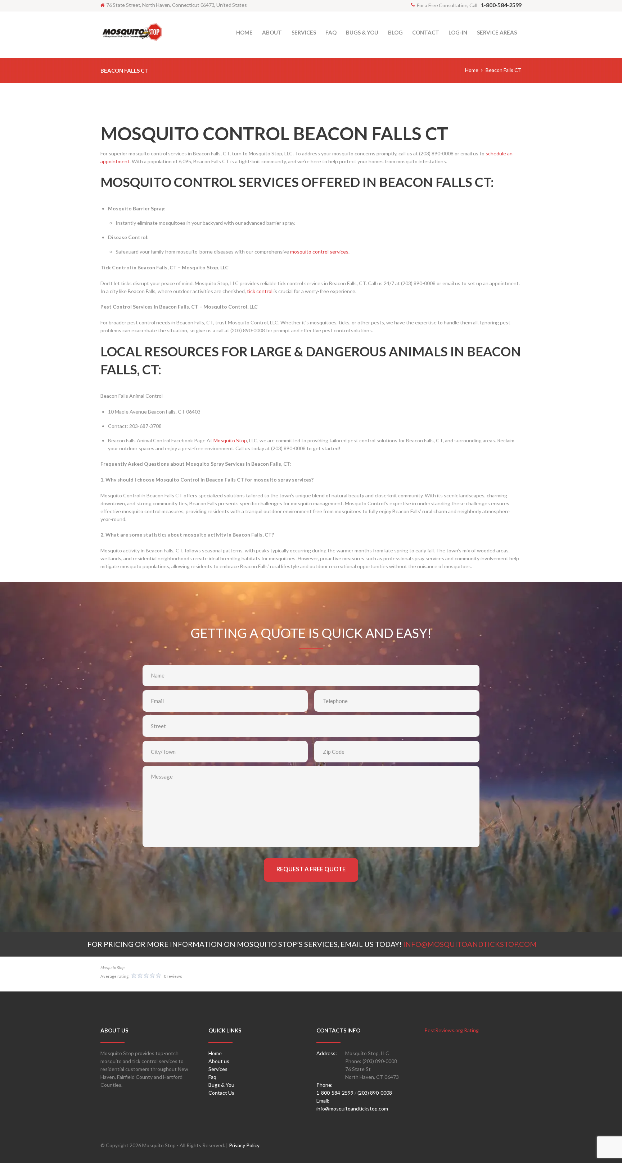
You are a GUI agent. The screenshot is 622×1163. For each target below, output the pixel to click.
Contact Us (221, 1093)
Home (471, 70)
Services (217, 1069)
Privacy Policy (244, 1145)
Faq (212, 1077)
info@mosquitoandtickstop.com (352, 1108)
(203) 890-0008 (374, 1093)
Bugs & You (221, 1085)
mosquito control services (319, 251)
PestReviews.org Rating (451, 1030)
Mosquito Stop (230, 440)
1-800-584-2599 (334, 1093)
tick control (259, 291)
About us (218, 1061)
